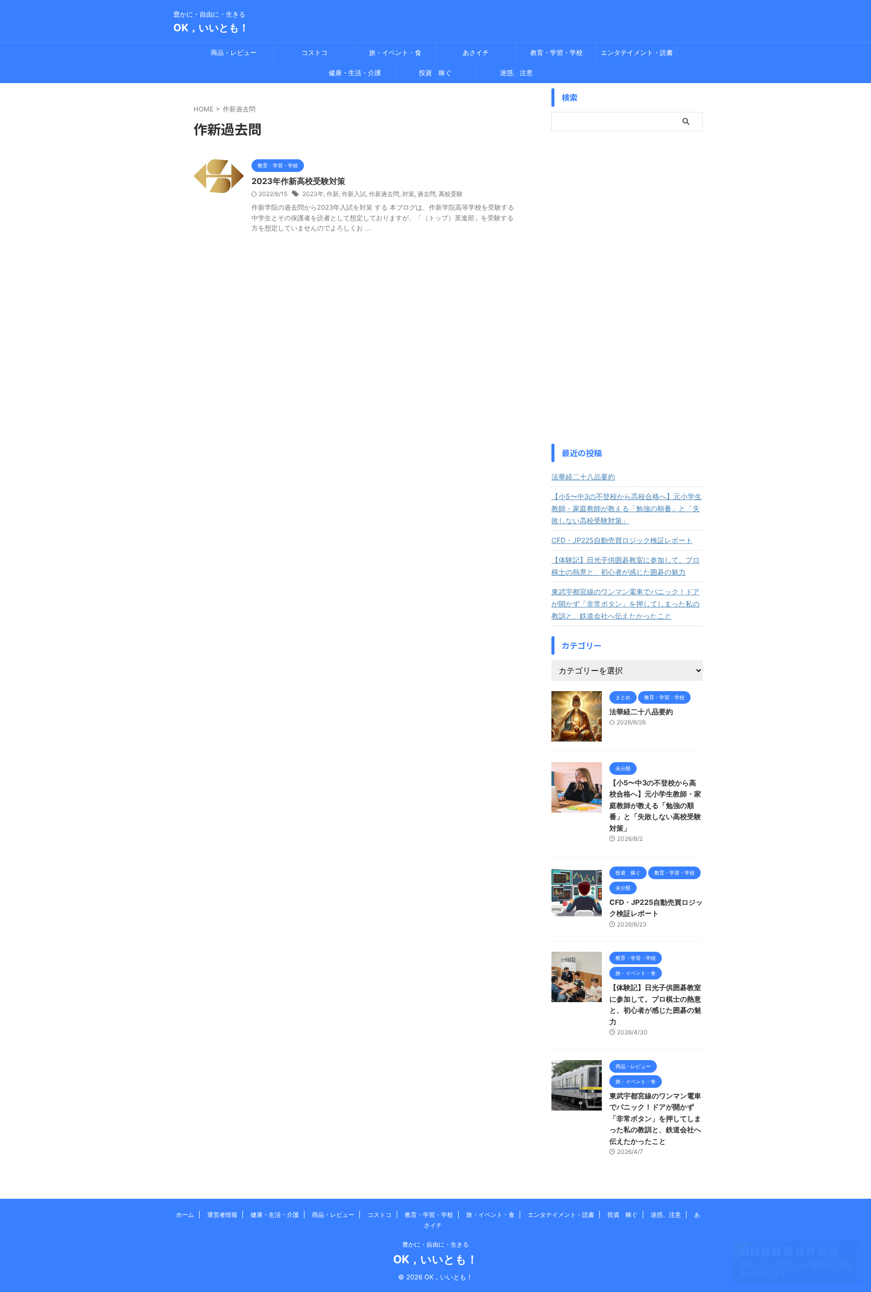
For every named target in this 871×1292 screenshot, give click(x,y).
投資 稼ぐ (435, 73)
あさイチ (476, 52)
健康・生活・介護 (355, 73)
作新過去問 (384, 194)
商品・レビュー (234, 52)
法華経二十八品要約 (583, 476)
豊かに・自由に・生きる (435, 1244)
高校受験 (451, 194)
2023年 (313, 194)
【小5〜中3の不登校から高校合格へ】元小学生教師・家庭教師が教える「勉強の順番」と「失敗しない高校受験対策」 (626, 508)
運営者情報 (222, 1214)
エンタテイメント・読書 (637, 52)
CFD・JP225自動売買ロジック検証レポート (622, 540)
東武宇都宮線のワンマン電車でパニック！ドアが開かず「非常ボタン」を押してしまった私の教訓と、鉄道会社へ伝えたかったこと (625, 603)
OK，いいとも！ (211, 28)
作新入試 (354, 194)
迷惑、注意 (516, 73)
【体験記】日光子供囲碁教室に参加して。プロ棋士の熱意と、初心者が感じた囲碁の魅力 (625, 566)
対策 (408, 194)
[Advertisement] (627, 287)
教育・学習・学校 (556, 52)
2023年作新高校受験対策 (298, 181)
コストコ (314, 52)
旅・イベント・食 (395, 52)
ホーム (185, 1214)
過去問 (426, 194)
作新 (333, 194)
